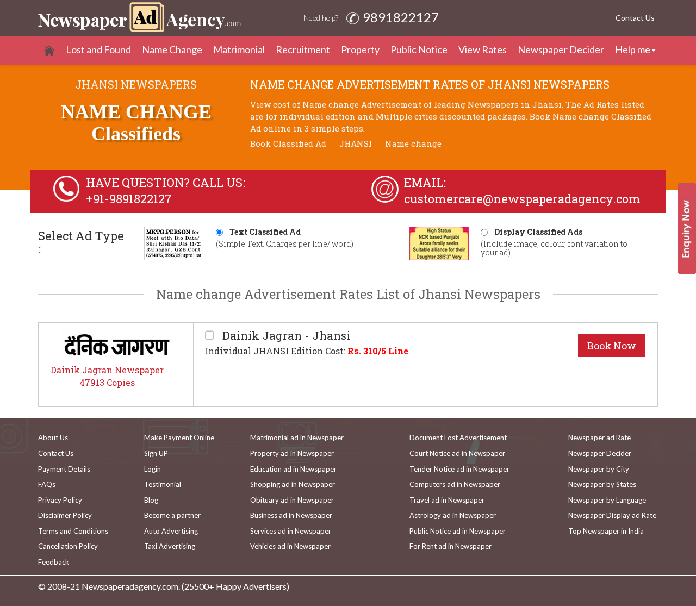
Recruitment (303, 49)
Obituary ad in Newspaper (292, 500)
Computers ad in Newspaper (454, 484)
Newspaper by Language (607, 500)
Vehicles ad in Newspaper (290, 546)
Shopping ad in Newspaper (292, 484)
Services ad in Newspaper (290, 531)
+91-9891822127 (129, 199)
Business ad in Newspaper (291, 515)
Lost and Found (98, 49)
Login (152, 469)
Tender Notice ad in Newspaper (459, 469)
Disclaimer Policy (65, 515)
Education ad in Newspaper (293, 469)
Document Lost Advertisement (458, 437)
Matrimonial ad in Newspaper (297, 437)
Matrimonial (239, 49)
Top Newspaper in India (606, 531)
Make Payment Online (179, 437)
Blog (151, 500)
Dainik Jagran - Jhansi (285, 335)
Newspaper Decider (561, 49)
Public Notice (419, 49)
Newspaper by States (602, 484)
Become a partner (172, 515)
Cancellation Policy (68, 546)
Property (360, 49)
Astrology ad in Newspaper (452, 515)
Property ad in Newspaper (292, 453)
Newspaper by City (598, 469)
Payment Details (64, 469)
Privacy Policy (60, 500)
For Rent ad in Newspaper (450, 546)
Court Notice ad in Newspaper (457, 453)
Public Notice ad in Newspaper (457, 531)
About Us (53, 437)
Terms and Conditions (73, 531)
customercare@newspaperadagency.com (522, 199)
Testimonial (162, 484)
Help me (632, 49)
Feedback (53, 562)
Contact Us (635, 17)
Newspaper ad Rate (599, 437)
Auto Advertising (171, 531)
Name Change (172, 49)
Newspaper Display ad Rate (612, 515)
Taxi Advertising (169, 546)
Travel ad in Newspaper (446, 500)
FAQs (46, 484)
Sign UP (156, 453)
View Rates (482, 49)
